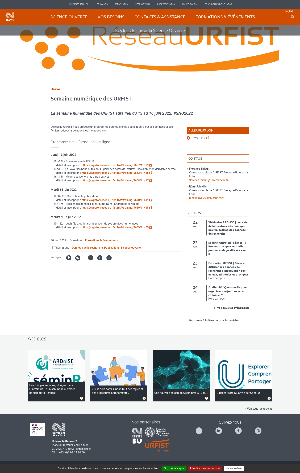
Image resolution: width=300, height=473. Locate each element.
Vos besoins (111, 16)
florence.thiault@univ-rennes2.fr (208, 180)
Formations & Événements (101, 240)
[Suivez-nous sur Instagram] (260, 429)
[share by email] (77, 258)
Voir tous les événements (232, 307)
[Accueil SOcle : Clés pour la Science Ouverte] (10, 16)
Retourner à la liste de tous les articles (214, 320)
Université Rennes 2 (79, 4)
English (289, 11)
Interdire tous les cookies (205, 468)
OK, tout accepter (174, 468)
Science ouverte (69, 16)
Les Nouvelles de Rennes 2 (217, 4)
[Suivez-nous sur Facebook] (240, 429)
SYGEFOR (199, 138)
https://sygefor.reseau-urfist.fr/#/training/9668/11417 (115, 180)
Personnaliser (234, 468)
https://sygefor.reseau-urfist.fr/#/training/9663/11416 (115, 172)
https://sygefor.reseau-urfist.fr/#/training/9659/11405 (115, 227)
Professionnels (166, 4)
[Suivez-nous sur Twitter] (201, 429)
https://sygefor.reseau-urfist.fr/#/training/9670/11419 (115, 200)
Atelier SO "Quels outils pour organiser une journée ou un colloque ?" (227, 291)
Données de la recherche (87, 247)
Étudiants (102, 4)
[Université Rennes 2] (58, 429)
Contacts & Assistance (159, 16)
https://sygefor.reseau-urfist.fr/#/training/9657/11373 (115, 165)
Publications (111, 247)
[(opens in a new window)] (156, 431)
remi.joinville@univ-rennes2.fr (207, 198)
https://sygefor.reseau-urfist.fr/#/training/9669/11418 (115, 207)
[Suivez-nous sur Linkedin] (220, 429)
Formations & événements (225, 16)
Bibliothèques (189, 4)
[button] (292, 16)
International (142, 4)
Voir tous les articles (259, 408)
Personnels (121, 4)
